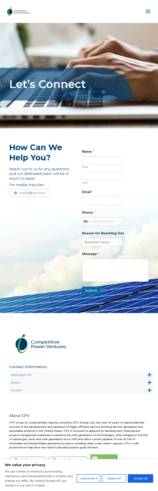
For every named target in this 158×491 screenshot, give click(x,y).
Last (85, 182)
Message (90, 254)
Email (87, 192)
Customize (87, 478)
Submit (91, 290)
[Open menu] (148, 11)
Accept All (141, 478)
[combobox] (86, 221)
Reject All (114, 478)
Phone (88, 212)
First (85, 167)
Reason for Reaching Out (103, 233)
